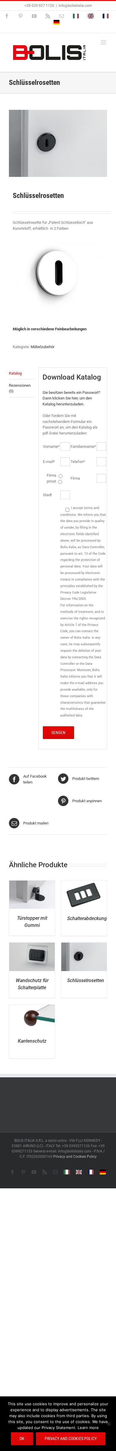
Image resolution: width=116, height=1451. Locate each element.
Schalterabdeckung (87, 918)
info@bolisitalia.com (75, 6)
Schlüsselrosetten (85, 980)
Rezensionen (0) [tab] (20, 388)
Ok (22, 1438)
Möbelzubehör (42, 347)
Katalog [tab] (15, 373)
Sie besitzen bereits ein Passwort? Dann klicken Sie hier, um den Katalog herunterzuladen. (71, 398)
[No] (109, 1424)
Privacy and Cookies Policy (75, 1157)
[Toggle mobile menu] (104, 42)
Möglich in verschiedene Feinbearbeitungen (50, 329)
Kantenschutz (32, 1041)
